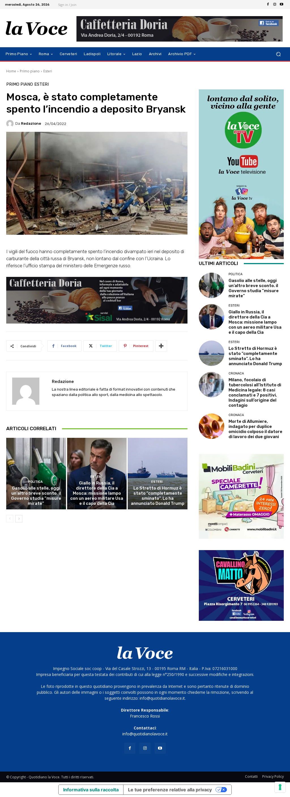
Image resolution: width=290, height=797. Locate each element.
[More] (161, 346)
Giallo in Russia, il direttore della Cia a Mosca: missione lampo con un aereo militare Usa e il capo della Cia (96, 493)
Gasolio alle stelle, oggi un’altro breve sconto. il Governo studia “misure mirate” (36, 496)
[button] (278, 54)
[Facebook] (268, 4)
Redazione (31, 123)
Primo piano (30, 71)
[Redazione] (10, 123)
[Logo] (37, 28)
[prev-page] (9, 518)
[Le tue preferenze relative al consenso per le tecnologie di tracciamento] (280, 787)
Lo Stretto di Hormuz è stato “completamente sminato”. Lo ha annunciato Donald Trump (157, 496)
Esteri (47, 71)
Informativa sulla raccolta (91, 789)
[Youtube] (281, 4)
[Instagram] (274, 4)
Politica (35, 481)
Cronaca (236, 373)
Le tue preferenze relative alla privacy (170, 789)
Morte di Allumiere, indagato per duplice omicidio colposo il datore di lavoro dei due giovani (255, 429)
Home (11, 71)
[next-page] (18, 518)
